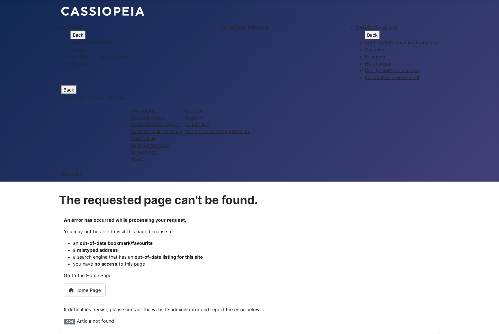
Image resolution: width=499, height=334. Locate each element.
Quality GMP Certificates (392, 70)
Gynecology (144, 152)
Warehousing (379, 63)
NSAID (138, 159)
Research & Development (392, 77)
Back (78, 35)
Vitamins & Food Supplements (217, 131)
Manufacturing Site (376, 27)
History (78, 50)
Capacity (374, 50)
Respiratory (197, 110)
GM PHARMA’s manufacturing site (401, 43)
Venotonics (197, 124)
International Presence (243, 27)
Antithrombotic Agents (155, 124)
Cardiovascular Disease (156, 131)
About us (71, 27)
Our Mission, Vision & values (101, 56)
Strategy (79, 63)
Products (71, 173)
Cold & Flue (143, 138)
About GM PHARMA (92, 43)
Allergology (143, 110)
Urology (193, 117)
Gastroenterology (150, 145)
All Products (114, 97)
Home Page (87, 290)
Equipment (376, 56)
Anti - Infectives (148, 117)
